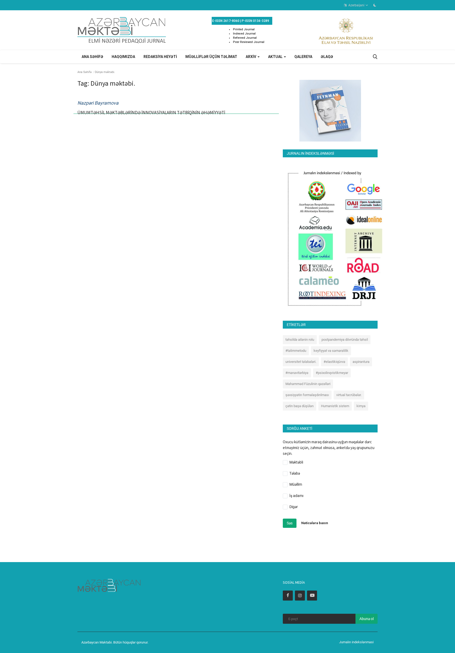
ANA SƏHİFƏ (92, 57)
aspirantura (361, 362)
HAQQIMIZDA (123, 57)
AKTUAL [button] (275, 57)
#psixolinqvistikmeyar (332, 373)
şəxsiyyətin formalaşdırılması (307, 395)
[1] (375, 5)
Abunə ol (366, 619)
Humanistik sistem (335, 406)
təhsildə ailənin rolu (299, 340)
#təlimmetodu (295, 351)
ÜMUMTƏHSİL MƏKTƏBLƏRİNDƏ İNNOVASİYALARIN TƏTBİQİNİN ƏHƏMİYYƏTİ (151, 112)
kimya (361, 406)
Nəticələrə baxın (314, 523)
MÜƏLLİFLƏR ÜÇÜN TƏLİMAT (211, 57)
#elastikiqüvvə (334, 362)
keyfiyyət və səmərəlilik (331, 351)
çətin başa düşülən (299, 406)
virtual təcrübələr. (349, 395)
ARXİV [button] (251, 57)
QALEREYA (303, 57)
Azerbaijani (356, 5)
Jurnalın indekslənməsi (356, 642)
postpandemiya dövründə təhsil (345, 340)
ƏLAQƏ (327, 57)
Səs (290, 523)
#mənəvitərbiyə (296, 373)
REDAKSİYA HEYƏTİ (160, 57)
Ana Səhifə (84, 72)
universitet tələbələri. (300, 362)
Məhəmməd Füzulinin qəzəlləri (307, 384)
